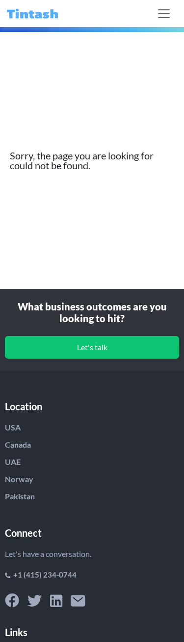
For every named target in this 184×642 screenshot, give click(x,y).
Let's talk (92, 347)
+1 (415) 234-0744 (43, 574)
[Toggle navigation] (164, 13)
